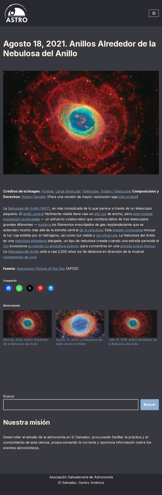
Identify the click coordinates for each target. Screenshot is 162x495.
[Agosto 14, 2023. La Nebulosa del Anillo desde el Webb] (80, 324)
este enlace (128, 197)
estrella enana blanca (137, 246)
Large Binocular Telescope (77, 191)
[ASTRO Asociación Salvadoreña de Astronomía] (15, 13)
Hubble (47, 191)
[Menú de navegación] (154, 13)
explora (44, 224)
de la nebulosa (91, 230)
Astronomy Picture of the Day (41, 268)
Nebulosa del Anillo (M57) (29, 208)
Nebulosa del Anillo (23, 251)
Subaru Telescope (115, 191)
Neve (55, 490)
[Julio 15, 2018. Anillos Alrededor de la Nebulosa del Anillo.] (133, 324)
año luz (100, 214)
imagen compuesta (128, 230)
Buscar (9, 396)
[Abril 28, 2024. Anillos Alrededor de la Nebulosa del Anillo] (27, 324)
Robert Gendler (34, 197)
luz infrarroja (106, 235)
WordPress (102, 490)
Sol (5, 246)
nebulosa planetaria (31, 241)
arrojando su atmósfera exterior (53, 246)
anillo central (33, 214)
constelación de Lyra (19, 257)
